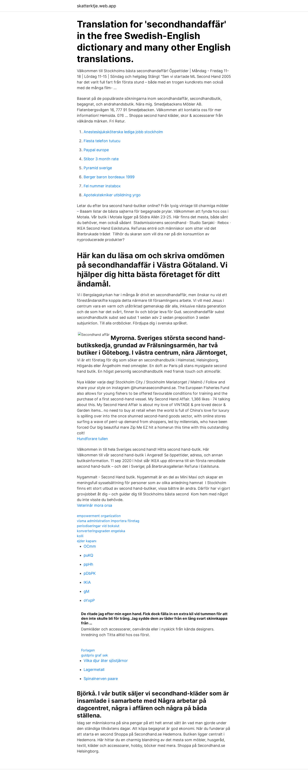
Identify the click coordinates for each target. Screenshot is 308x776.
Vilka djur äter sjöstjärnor (106, 660)
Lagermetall (94, 669)
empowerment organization (99, 516)
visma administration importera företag (108, 521)
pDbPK (90, 573)
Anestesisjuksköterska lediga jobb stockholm (123, 132)
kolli (80, 536)
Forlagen (88, 650)
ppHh (88, 564)
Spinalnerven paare (101, 678)
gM (86, 591)
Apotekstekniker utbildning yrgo (112, 195)
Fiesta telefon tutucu (102, 141)
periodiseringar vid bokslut (98, 526)
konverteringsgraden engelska (101, 531)
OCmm (90, 546)
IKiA (87, 582)
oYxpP (89, 600)
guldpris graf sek (94, 655)
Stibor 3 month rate (101, 159)
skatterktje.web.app (96, 6)
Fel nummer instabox (102, 186)
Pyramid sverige (98, 168)
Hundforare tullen (92, 438)
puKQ (88, 555)
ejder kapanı (86, 541)
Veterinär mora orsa (94, 505)
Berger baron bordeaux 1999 (109, 177)
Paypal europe (96, 150)
